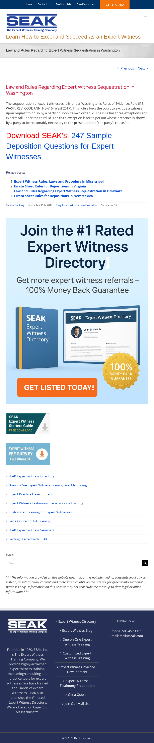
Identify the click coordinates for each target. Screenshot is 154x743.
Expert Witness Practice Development (77, 669)
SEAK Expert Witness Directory (31, 476)
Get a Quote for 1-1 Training (29, 521)
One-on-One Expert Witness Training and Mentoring (47, 485)
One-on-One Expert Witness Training (77, 641)
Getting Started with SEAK (27, 539)
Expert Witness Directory (77, 621)
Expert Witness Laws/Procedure (79, 205)
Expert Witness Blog (77, 630)
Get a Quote (77, 694)
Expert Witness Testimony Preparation (77, 683)
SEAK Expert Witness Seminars (31, 530)
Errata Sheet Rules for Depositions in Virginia (50, 186)
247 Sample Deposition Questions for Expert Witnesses (60, 146)
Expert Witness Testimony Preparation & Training (45, 503)
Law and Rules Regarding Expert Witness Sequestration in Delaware (68, 191)
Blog (58, 205)
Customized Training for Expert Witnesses (40, 512)
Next (141, 68)
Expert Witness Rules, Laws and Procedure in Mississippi (59, 181)
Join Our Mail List (77, 703)
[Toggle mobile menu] (146, 15)
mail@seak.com (131, 636)
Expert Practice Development (30, 494)
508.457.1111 (132, 631)
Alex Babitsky (16, 205)
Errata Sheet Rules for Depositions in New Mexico (53, 196)
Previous (127, 68)
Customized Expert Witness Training (77, 655)
